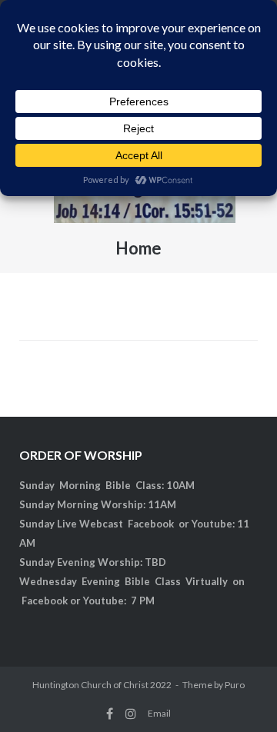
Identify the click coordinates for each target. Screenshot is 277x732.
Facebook (151, 523)
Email (159, 713)
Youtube (212, 523)
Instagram (130, 713)
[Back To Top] (239, 695)
